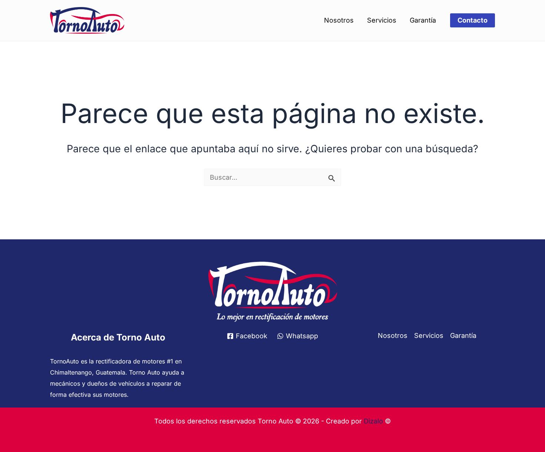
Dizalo (373, 421)
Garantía (423, 20)
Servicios (381, 20)
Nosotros (339, 20)
